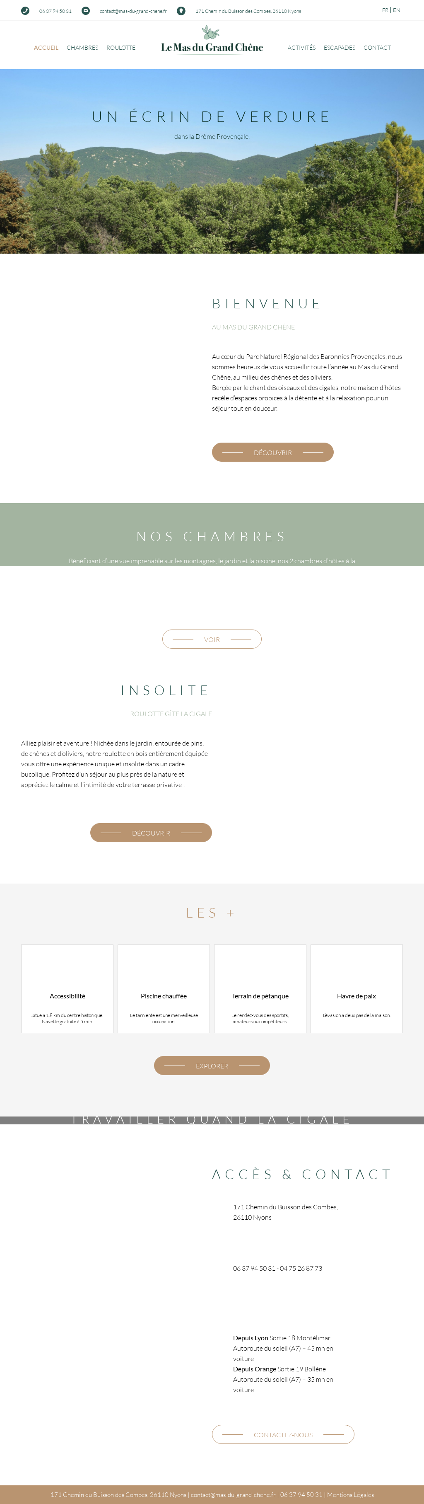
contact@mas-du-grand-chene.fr (133, 11)
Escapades (339, 47)
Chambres (82, 47)
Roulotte (120, 47)
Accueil (46, 47)
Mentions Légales (350, 1494)
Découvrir (273, 452)
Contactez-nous (283, 1435)
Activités (302, 47)
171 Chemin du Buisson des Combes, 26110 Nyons (248, 11)
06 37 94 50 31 (55, 11)
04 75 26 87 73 (301, 1268)
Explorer (212, 1066)
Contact (377, 47)
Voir (212, 639)
